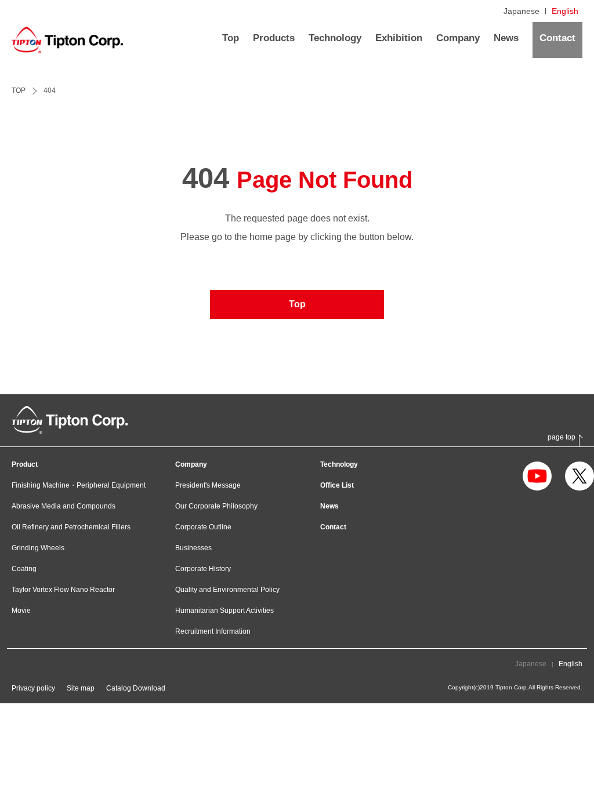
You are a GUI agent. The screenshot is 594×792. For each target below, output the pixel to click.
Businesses (193, 548)
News (329, 506)
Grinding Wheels (38, 548)
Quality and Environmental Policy (227, 590)
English (565, 11)
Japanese (521, 11)
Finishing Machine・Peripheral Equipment (79, 485)
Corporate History (203, 569)
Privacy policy (33, 688)
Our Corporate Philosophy (216, 506)
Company (191, 464)
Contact (333, 527)
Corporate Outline (203, 527)
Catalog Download (135, 688)
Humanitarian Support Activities (224, 610)
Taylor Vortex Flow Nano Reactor (63, 590)
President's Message (208, 485)
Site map (81, 688)
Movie (21, 610)
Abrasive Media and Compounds (63, 506)
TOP (19, 90)
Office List (337, 485)
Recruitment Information (213, 631)
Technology (339, 464)
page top (561, 437)
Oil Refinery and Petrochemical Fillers (71, 527)
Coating (24, 569)
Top (297, 304)
